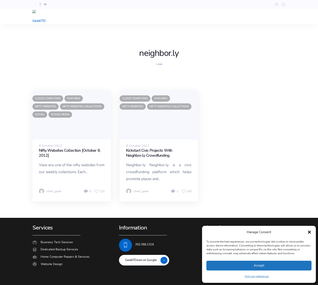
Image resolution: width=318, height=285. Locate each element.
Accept (259, 265)
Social (40, 114)
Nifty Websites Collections (82, 106)
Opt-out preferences (257, 276)
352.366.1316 (144, 244)
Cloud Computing (48, 98)
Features (73, 98)
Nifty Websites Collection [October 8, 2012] (69, 153)
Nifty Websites (45, 106)
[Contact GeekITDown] (72, 242)
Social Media (60, 114)
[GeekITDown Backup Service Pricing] (72, 249)
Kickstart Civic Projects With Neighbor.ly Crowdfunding (149, 153)
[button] (309, 232)
